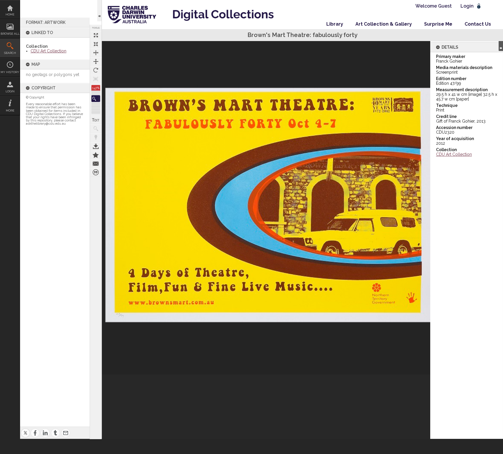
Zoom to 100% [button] (96, 79)
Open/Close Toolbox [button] (99, 10)
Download (96, 146)
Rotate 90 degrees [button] (96, 70)
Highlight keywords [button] (96, 137)
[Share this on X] (25, 429)
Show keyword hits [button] (96, 128)
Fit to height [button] (96, 61)
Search (10, 52)
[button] (95, 98)
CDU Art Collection (48, 51)
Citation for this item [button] (96, 172)
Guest (445, 6)
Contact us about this (96, 163)
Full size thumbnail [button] (96, 35)
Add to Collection (96, 155)
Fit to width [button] (96, 52)
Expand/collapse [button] (501, 46)
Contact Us (478, 24)
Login (10, 91)
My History (10, 72)
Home (10, 14)
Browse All (10, 33)
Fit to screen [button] (96, 44)
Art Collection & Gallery (383, 24)
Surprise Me (438, 24)
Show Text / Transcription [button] (96, 120)
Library (334, 24)
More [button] (10, 110)
